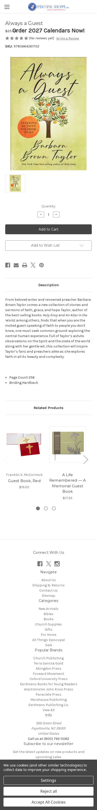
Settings (48, 780)
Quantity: (48, 206)
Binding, (15, 383)
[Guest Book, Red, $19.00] (24, 445)
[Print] (24, 265)
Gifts (48, 629)
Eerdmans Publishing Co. (48, 705)
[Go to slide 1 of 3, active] (38, 508)
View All (48, 710)
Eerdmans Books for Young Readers (48, 684)
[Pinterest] (41, 265)
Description (48, 285)
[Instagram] (57, 563)
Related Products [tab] (48, 407)
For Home (48, 635)
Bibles (48, 614)
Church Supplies (48, 624)
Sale (48, 645)
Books (49, 619)
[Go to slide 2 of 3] (46, 508)
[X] (33, 265)
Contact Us (48, 590)
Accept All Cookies (49, 802)
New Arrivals (48, 609)
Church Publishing (48, 658)
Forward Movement (48, 674)
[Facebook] (7, 265)
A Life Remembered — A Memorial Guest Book (67, 483)
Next (86, 459)
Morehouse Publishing (48, 700)
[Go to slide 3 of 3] (54, 508)
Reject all (48, 791)
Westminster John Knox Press (48, 689)
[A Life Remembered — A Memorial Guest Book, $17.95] (67, 445)
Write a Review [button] (67, 38)
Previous (6, 459)
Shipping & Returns (48, 585)
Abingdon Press (48, 668)
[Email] (16, 265)
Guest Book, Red (24, 480)
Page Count (19, 377)
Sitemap (48, 596)
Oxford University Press (49, 679)
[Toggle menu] (7, 7)
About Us (48, 580)
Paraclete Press (48, 694)
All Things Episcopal (48, 640)
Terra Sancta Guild (48, 663)
